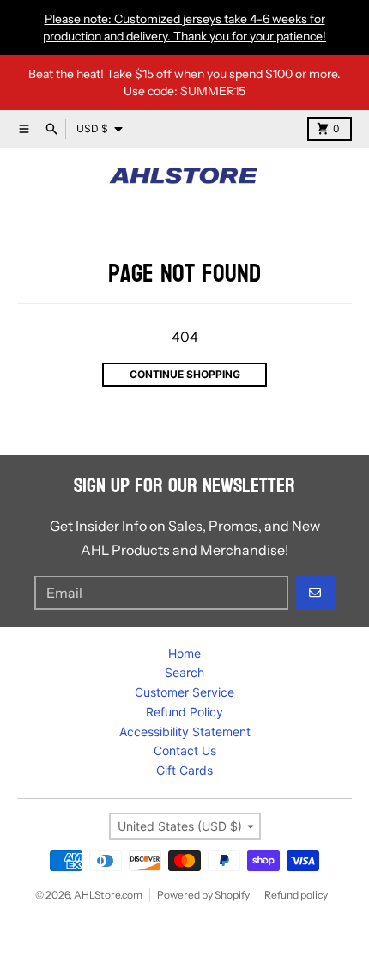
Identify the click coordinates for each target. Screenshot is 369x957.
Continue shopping (185, 374)
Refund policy (296, 894)
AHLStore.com (108, 894)
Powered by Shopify (203, 894)
